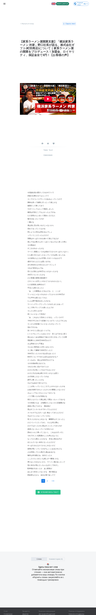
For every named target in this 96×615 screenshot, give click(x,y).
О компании (8, 614)
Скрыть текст (70, 24)
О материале (48, 155)
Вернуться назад (28, 23)
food (51, 150)
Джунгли (25, 614)
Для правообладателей (47, 614)
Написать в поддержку (76, 614)
